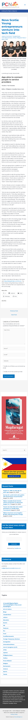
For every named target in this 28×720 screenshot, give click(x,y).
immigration (6, 641)
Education (6, 620)
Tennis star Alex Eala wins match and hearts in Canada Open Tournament (12, 508)
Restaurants (6, 666)
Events (5, 622)
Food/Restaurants (8, 636)
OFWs (14, 37)
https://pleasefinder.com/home (12, 281)
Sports (5, 671)
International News (7, 37)
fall (4, 625)
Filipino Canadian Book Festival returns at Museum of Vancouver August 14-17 (13, 502)
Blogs (4, 612)
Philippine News (21, 37)
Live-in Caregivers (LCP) (10, 647)
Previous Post (14, 311)
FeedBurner (17, 548)
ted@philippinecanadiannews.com (11, 568)
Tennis (5, 674)
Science (5, 669)
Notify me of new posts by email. (13, 371)
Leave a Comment (7, 36)
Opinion (5, 652)
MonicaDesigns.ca (18, 716)
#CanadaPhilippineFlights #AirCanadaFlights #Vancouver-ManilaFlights (12, 605)
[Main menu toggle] (25, 4)
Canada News (16, 36)
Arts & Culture (7, 609)
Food (4, 633)
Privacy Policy (14, 714)
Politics (5, 658)
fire (4, 631)
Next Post (14, 314)
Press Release (7, 660)
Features (5, 628)
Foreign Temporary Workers (11, 639)
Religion (5, 663)
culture (5, 617)
